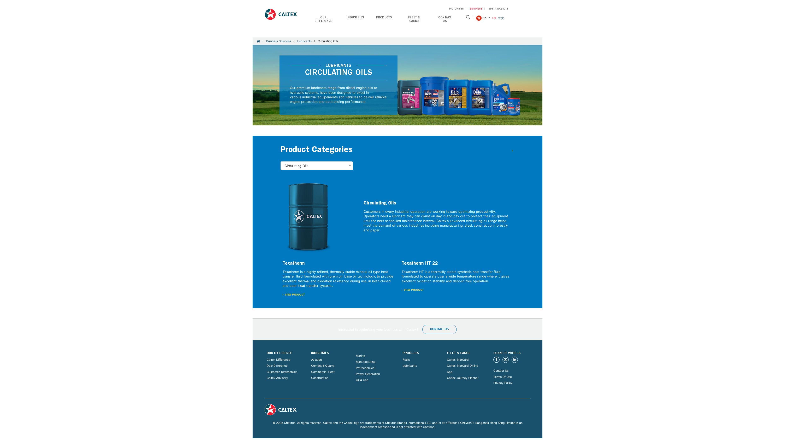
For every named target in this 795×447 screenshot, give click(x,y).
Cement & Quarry (323, 365)
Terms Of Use (502, 377)
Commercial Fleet (323, 372)
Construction (319, 378)
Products (384, 17)
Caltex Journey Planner (462, 378)
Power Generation (368, 374)
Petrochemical (365, 368)
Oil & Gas (362, 380)
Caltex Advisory (277, 378)
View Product (295, 294)
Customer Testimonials (282, 372)
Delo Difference (277, 365)
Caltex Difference (278, 359)
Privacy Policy (502, 383)
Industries (355, 17)
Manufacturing (366, 361)
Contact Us (439, 329)
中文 (501, 18)
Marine (360, 355)
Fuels (406, 359)
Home (258, 41)
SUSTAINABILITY (498, 9)
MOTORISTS (456, 9)
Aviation (316, 359)
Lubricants (304, 41)
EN (494, 18)
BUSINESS (476, 9)
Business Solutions (278, 41)
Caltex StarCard (458, 359)
